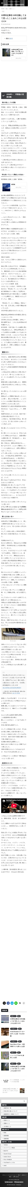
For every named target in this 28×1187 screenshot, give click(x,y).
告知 (5, 1132)
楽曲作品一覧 (7, 1108)
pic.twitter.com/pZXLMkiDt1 (12, 688)
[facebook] (8, 1003)
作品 (5, 1105)
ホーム (4, 1175)
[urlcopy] (23, 1003)
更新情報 (6, 1135)
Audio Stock (7, 1156)
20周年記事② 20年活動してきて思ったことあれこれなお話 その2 (17, 1021)
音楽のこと (7, 1120)
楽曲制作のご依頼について (11, 1114)
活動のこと (7, 1123)
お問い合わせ (16, 1176)
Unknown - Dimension (14, 1182)
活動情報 (6, 1138)
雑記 (10, 1176)
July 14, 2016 (16, 693)
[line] (16, 1003)
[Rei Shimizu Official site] (14, 4)
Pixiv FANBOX (8, 1159)
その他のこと (7, 1126)
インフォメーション (11, 1175)
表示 (11, 38)
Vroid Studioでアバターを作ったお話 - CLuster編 (17, 1034)
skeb (5, 1165)
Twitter (6, 1145)
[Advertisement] (14, 76)
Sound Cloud (7, 1153)
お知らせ (6, 1129)
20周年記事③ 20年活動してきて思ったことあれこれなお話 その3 (17, 1069)
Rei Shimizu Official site (14, 1179)
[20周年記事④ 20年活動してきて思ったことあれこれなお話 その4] (12, 1003)
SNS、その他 (8, 1142)
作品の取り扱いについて (10, 1111)
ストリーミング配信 (9, 1148)
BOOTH (6, 1151)
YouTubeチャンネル (9, 1162)
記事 (5, 1117)
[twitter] (4, 1003)
